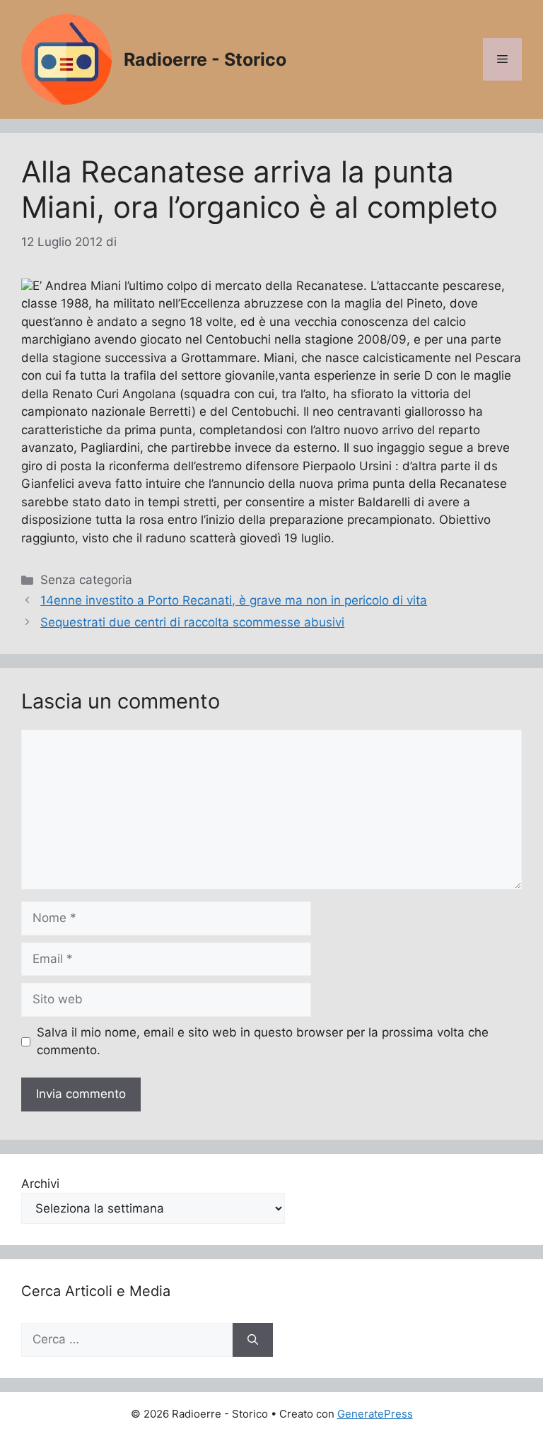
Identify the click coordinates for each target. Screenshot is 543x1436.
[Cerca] (253, 1340)
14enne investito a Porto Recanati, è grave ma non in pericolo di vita (233, 600)
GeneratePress (375, 1413)
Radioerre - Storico (205, 59)
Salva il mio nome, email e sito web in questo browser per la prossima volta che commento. (263, 1041)
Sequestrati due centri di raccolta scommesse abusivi (192, 622)
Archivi (40, 1184)
